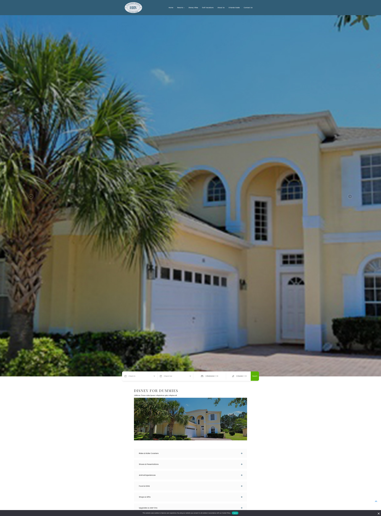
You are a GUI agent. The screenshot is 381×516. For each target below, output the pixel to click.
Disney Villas (193, 7)
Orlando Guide (234, 7)
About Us (221, 7)
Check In (131, 376)
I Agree (235, 513)
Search (254, 376)
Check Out (168, 376)
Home (171, 7)
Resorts (180, 7)
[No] (379, 513)
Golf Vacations (208, 7)
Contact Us (248, 7)
